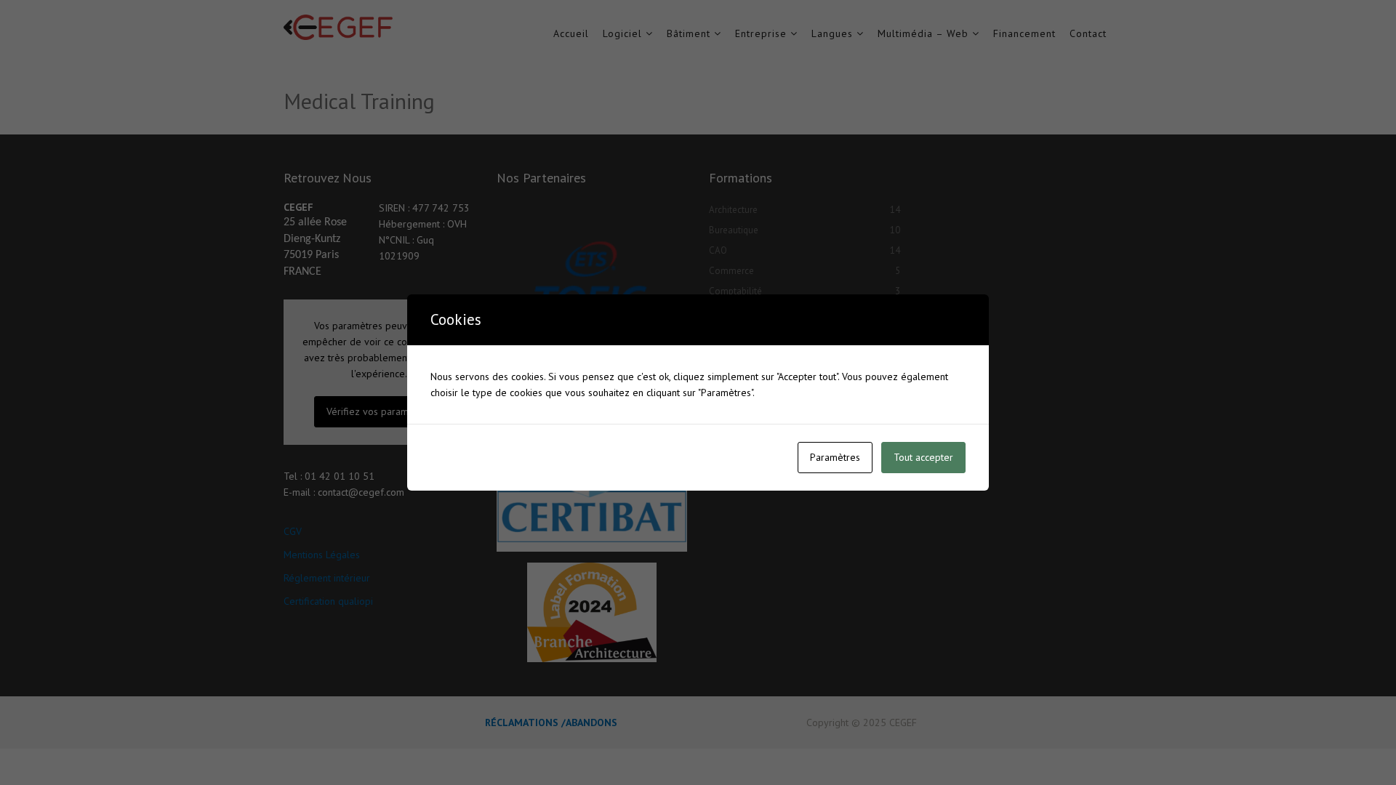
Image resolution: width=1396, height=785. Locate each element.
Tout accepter (923, 457)
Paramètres (835, 457)
